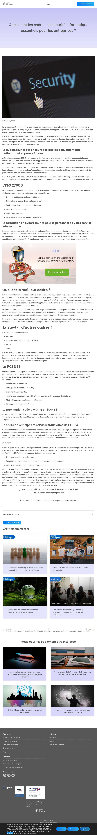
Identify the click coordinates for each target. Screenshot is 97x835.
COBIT (8, 349)
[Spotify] (4, 775)
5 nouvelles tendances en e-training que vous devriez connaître (72, 711)
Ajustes (85, 829)
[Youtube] (13, 775)
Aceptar (61, 829)
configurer (10, 833)
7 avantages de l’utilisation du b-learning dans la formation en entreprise (72, 673)
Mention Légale (48, 820)
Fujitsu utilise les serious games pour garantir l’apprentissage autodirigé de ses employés (25, 674)
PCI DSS (9, 336)
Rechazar (73, 829)
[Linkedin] (9, 775)
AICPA (8, 345)
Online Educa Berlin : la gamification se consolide (25, 711)
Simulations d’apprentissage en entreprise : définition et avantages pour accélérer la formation (70, 612)
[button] (48, 4)
